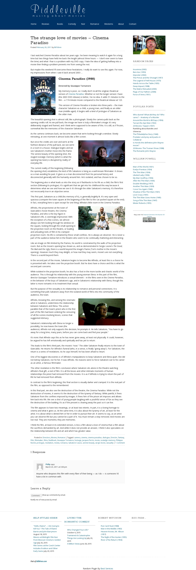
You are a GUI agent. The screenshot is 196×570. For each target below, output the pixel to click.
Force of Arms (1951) (141, 94)
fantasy (121, 437)
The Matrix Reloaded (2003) (145, 89)
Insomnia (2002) (139, 69)
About (121, 24)
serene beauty (88, 443)
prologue (40, 443)
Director (114, 437)
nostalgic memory (108, 440)
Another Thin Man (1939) (143, 186)
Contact (132, 24)
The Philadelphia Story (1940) (145, 134)
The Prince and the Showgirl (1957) (148, 77)
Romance (94, 24)
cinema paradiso (95, 437)
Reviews (45, 24)
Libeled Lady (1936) (141, 175)
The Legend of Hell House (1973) (147, 80)
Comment (36, 495)
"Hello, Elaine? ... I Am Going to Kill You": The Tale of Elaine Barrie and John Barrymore (46, 529)
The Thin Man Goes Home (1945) (147, 197)
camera (77, 437)
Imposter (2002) (139, 75)
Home (33, 24)
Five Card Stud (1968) (110, 526)
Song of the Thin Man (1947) (145, 200)
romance (64, 443)
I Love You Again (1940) (143, 189)
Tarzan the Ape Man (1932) (144, 123)
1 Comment (120, 443)
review (56, 443)
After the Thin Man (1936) (144, 180)
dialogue (106, 437)
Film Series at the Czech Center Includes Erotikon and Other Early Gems (46, 548)
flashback (52, 440)
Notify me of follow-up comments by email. (48, 495)
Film (32, 440)
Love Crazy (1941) (140, 194)
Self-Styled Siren (45, 517)
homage (78, 440)
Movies (54, 437)
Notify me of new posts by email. (44, 499)
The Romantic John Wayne (144, 151)
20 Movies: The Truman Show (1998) (148, 148)
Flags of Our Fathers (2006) (144, 91)
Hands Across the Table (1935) (146, 83)
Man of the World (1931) (143, 166)
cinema (84, 437)
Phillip (48, 464)
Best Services (107, 568)
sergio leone (100, 443)
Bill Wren (57, 47)
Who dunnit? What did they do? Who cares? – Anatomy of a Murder (148, 116)
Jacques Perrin (88, 440)
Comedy (72, 24)
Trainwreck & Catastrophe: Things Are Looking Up (78, 537)
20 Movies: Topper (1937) (143, 126)
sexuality (109, 443)
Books (60, 24)
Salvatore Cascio (75, 443)
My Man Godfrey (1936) (143, 178)
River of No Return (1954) (111, 540)
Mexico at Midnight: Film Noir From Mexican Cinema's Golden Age (47, 540)
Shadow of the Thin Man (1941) (146, 192)
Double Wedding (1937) (143, 183)
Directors (46, 437)
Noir (83, 24)
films (46, 440)
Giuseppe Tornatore (65, 440)
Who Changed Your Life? (77, 529)
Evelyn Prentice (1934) (142, 169)
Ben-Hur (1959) (139, 72)
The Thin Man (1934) (141, 172)
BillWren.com (41, 561)
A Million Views (73, 543)
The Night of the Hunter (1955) (114, 537)
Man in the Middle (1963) (111, 528)
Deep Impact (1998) (141, 86)
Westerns (108, 24)
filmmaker (39, 440)
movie (97, 440)
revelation (49, 443)
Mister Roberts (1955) (142, 203)
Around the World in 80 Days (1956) (148, 120)
